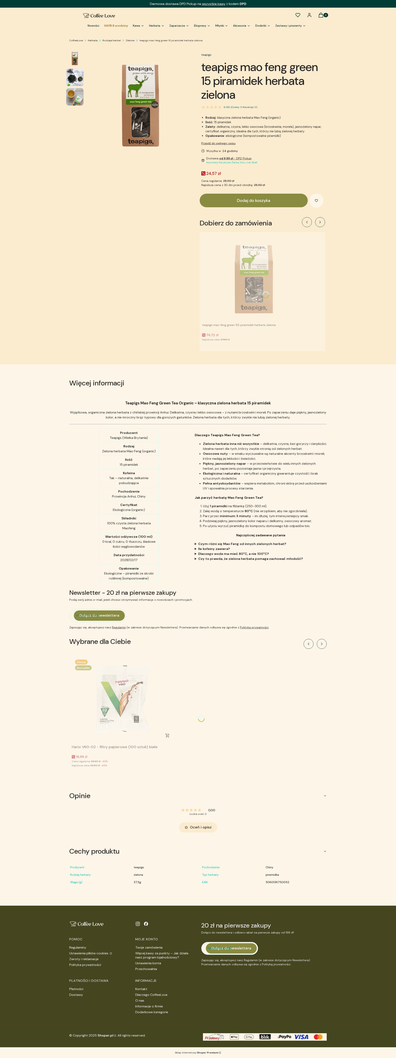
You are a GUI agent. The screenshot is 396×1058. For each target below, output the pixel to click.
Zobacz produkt (167, 735)
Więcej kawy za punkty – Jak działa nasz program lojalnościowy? (161, 955)
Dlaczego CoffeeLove (151, 995)
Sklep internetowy (196, 1052)
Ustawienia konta (148, 963)
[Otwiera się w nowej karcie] (137, 923)
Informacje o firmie (149, 1006)
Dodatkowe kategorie (151, 1012)
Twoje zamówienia (149, 947)
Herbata (93, 40)
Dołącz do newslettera (99, 615)
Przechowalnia (146, 969)
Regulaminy (77, 947)
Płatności (76, 989)
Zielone (130, 40)
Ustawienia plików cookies (89, 953)
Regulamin (119, 627)
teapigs (206, 55)
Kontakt (141, 989)
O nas (139, 1000)
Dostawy (76, 995)
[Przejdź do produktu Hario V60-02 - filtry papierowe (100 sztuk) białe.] (123, 699)
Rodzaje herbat (112, 40)
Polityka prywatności (85, 965)
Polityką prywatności (254, 627)
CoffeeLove (76, 40)
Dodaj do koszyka (253, 200)
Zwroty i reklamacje (84, 959)
